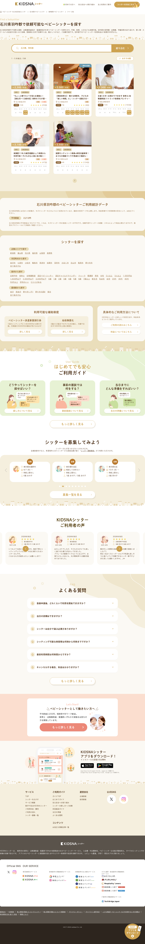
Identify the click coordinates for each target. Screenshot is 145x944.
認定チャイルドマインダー (65, 276)
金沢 (12, 292)
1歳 (54, 279)
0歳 (49, 279)
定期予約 (13, 276)
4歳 (69, 279)
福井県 (34, 253)
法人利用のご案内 (104, 4)
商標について (24, 914)
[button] (59, 486)
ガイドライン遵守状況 (93, 912)
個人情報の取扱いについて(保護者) (55, 912)
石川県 (27, 253)
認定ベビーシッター (45, 276)
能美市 (80, 263)
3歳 (64, 279)
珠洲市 (42, 263)
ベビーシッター (55, 30)
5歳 (74, 279)
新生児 (94, 279)
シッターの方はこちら (125, 4)
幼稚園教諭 (31, 276)
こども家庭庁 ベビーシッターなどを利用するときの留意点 (121, 912)
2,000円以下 (28, 279)
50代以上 (14, 282)
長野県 (49, 253)
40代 (127, 279)
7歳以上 (86, 279)
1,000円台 (127, 276)
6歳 (79, 279)
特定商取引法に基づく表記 (8, 914)
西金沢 (18, 292)
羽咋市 (57, 263)
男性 (96, 276)
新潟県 (13, 253)
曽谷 (49, 292)
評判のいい (24, 282)
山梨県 (42, 253)
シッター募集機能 (87, 451)
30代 (120, 279)
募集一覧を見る (72, 494)
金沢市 (13, 263)
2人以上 (109, 276)
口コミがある (36, 282)
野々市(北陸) (40, 292)
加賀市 (49, 263)
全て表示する (15, 266)
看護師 (90, 276)
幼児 (108, 279)
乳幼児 (102, 279)
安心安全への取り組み (86, 4)
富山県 (20, 253)
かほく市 (65, 263)
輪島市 (34, 263)
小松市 (27, 263)
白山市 (73, 263)
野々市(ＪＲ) (28, 292)
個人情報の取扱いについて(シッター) (29, 912)
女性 (102, 276)
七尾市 (20, 263)
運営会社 (3, 912)
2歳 (59, 279)
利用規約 (11, 912)
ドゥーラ (82, 276)
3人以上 (118, 276)
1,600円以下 (15, 279)
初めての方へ (70, 4)
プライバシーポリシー (76, 912)
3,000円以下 (41, 279)
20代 (114, 279)
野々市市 (89, 263)
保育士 (22, 276)
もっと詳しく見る (72, 681)
